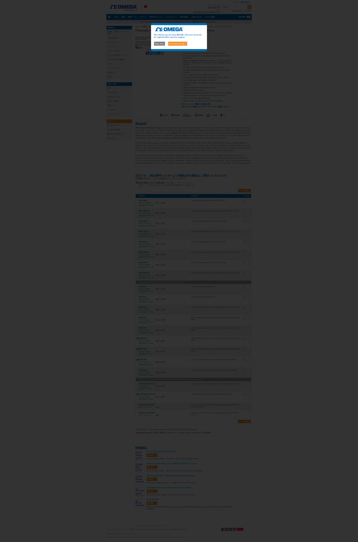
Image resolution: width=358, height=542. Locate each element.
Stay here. (159, 43)
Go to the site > (177, 43)
